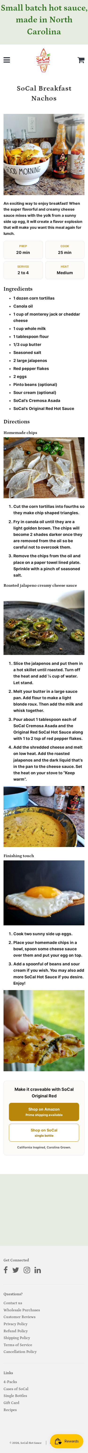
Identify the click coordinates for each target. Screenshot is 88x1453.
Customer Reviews (19, 1317)
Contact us (13, 1303)
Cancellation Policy (20, 1352)
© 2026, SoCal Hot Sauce (26, 1443)
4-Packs (10, 1382)
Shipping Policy (17, 1338)
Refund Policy (16, 1331)
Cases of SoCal (16, 1389)
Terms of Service (18, 1345)
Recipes (10, 1410)
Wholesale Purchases (22, 1310)
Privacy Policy (15, 1324)
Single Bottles (15, 1396)
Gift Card (11, 1403)
